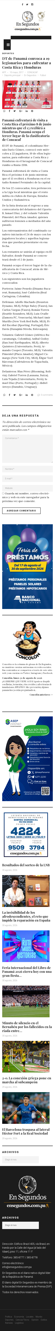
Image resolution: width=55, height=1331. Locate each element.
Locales (29, 1317)
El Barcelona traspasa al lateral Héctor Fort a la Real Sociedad (26, 1131)
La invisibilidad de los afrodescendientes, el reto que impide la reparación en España (26, 916)
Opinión (35, 1320)
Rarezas (9, 1323)
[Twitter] (27, 4)
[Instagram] (32, 4)
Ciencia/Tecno (22, 1320)
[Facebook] (22, 4)
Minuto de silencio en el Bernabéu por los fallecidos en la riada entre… (27, 1027)
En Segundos (30, 75)
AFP (4, 72)
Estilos (44, 1320)
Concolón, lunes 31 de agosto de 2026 (22, 677)
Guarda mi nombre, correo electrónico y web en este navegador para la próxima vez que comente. (26, 497)
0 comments (47, 395)
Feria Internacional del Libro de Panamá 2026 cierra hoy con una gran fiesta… (27, 971)
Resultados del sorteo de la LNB (26, 865)
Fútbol (43, 75)
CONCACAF (32, 72)
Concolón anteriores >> (41, 694)
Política (8, 1317)
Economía (19, 1317)
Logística (19, 1323)
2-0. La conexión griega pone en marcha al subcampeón (26, 1080)
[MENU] (7, 44)
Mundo (39, 1317)
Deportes (8, 53)
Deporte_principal (12, 75)
